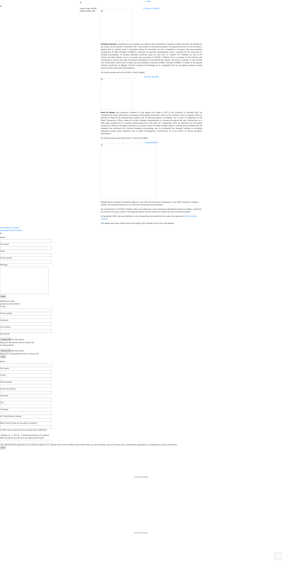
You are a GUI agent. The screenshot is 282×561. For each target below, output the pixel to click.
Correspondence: (7, 345)
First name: (4, 244)
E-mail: (3, 306)
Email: (2, 251)
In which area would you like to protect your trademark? (23, 430)
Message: (4, 265)
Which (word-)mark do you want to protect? (18, 423)
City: (2, 402)
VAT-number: (5, 327)
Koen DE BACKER (151, 77)
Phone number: (6, 258)
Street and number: (8, 389)
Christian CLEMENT (151, 8)
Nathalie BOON (151, 142)
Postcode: (4, 396)
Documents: (5, 334)
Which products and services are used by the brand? (22, 438)
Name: (2, 237)
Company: (4, 320)
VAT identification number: (11, 416)
